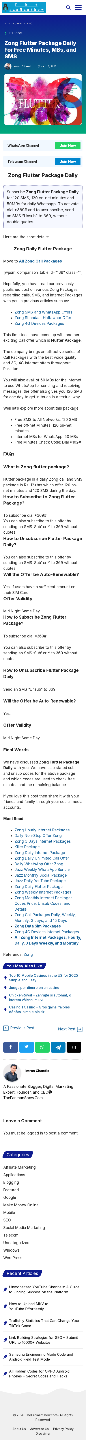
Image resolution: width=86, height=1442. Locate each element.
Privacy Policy (63, 1429)
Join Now (68, 145)
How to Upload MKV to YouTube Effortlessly (28, 1306)
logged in (34, 1133)
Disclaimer (43, 1433)
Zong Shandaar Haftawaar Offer (43, 318)
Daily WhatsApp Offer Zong (39, 864)
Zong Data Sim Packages (38, 926)
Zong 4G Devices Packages (39, 323)
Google (9, 1197)
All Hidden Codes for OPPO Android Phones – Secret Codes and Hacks (39, 1373)
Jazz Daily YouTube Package (40, 881)
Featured (11, 1190)
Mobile (9, 1212)
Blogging (11, 1182)
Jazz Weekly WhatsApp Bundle (42, 869)
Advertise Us (39, 1429)
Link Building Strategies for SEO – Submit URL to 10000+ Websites (43, 1340)
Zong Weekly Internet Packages (43, 892)
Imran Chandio (23, 66)
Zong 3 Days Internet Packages (43, 841)
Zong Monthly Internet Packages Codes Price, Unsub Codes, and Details (44, 903)
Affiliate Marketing (19, 1167)
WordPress (12, 1258)
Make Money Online (21, 1205)
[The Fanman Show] (24, 7)
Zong (28, 954)
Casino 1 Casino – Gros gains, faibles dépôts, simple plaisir (39, 1009)
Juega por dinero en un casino (34, 987)
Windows (11, 1250)
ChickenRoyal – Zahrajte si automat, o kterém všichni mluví (40, 997)
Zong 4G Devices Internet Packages (47, 932)
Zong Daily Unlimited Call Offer (42, 858)
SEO (7, 1220)
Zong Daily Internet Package (40, 852)
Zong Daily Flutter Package (39, 886)
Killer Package (27, 847)
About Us (19, 1429)
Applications (14, 1175)
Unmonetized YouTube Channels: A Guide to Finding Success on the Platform (44, 1289)
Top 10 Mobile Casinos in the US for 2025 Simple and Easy (43, 977)
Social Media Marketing (24, 1227)
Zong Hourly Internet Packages (42, 830)
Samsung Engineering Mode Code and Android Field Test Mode (41, 1356)
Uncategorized (16, 1243)
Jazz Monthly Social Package (41, 875)
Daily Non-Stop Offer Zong (38, 835)
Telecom (15, 33)
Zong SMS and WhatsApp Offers (43, 312)
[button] (68, 7)
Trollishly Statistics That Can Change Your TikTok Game (44, 1323)
